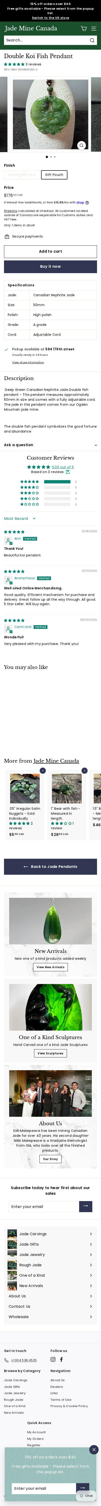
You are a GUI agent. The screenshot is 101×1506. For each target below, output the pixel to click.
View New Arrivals (50, 967)
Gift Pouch (54, 174)
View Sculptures (50, 1053)
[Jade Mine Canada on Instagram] (52, 1359)
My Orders (35, 1439)
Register (34, 1445)
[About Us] (50, 1093)
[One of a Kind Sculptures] (50, 1007)
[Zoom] (81, 145)
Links (54, 1393)
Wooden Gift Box (22, 174)
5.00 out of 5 (63, 467)
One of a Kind (15, 1406)
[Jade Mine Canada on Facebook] (61, 1359)
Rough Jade (13, 1399)
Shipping (10, 211)
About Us (57, 1380)
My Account (36, 1432)
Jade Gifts (12, 1387)
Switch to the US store (50, 18)
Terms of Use (60, 1399)
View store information (28, 362)
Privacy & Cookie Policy (69, 1406)
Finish (9, 165)
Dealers (56, 1387)
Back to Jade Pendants (54, 866)
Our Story (50, 1159)
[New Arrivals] (50, 921)
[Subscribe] (85, 1206)
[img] (14, 532)
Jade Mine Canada (31, 28)
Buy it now (50, 266)
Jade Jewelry (15, 1393)
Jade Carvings (15, 1380)
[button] (15, 64)
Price (9, 187)
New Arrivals (14, 1412)
